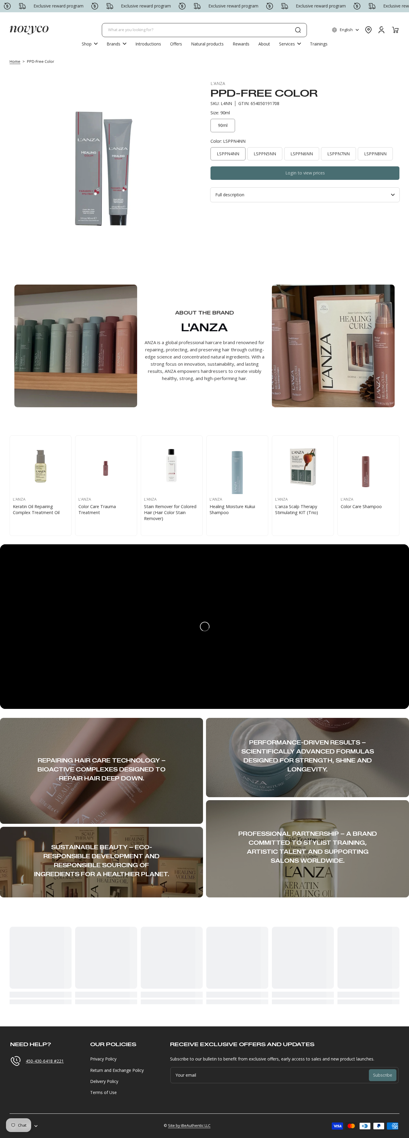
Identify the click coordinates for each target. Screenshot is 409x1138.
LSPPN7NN (338, 154)
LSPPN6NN (301, 154)
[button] (345, 30)
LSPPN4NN (228, 154)
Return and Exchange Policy (117, 1070)
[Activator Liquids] (368, 466)
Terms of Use (103, 1092)
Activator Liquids (357, 506)
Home (15, 61)
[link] (116, 43)
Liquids (85, 506)
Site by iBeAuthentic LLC (189, 1125)
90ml (223, 125)
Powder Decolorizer (229, 506)
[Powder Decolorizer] (237, 466)
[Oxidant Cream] (171, 466)
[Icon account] (381, 30)
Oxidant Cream (159, 506)
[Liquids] (106, 466)
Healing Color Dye (31, 506)
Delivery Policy (104, 1081)
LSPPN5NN (265, 154)
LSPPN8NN (375, 154)
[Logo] (29, 30)
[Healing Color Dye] (40, 466)
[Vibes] (303, 466)
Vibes (280, 506)
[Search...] (298, 30)
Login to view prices (305, 173)
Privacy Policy (103, 1059)
